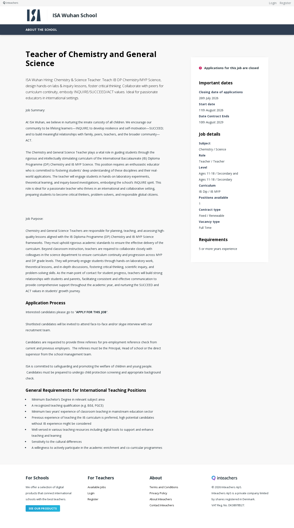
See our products (43, 508)
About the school (41, 30)
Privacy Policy (158, 493)
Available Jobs (97, 487)
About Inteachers (161, 499)
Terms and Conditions (164, 487)
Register (93, 499)
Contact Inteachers (162, 505)
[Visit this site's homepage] (9, 3)
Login (91, 493)
